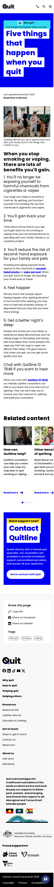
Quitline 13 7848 (38, 380)
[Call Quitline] (37, 6)
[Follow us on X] (23, 671)
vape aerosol (32, 272)
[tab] (22, 502)
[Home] (13, 660)
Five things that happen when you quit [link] (26, 27)
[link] (20, 22)
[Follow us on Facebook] (4, 671)
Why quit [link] (29, 22)
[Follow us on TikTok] (14, 671)
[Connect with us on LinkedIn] (9, 671)
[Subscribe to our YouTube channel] (18, 671)
